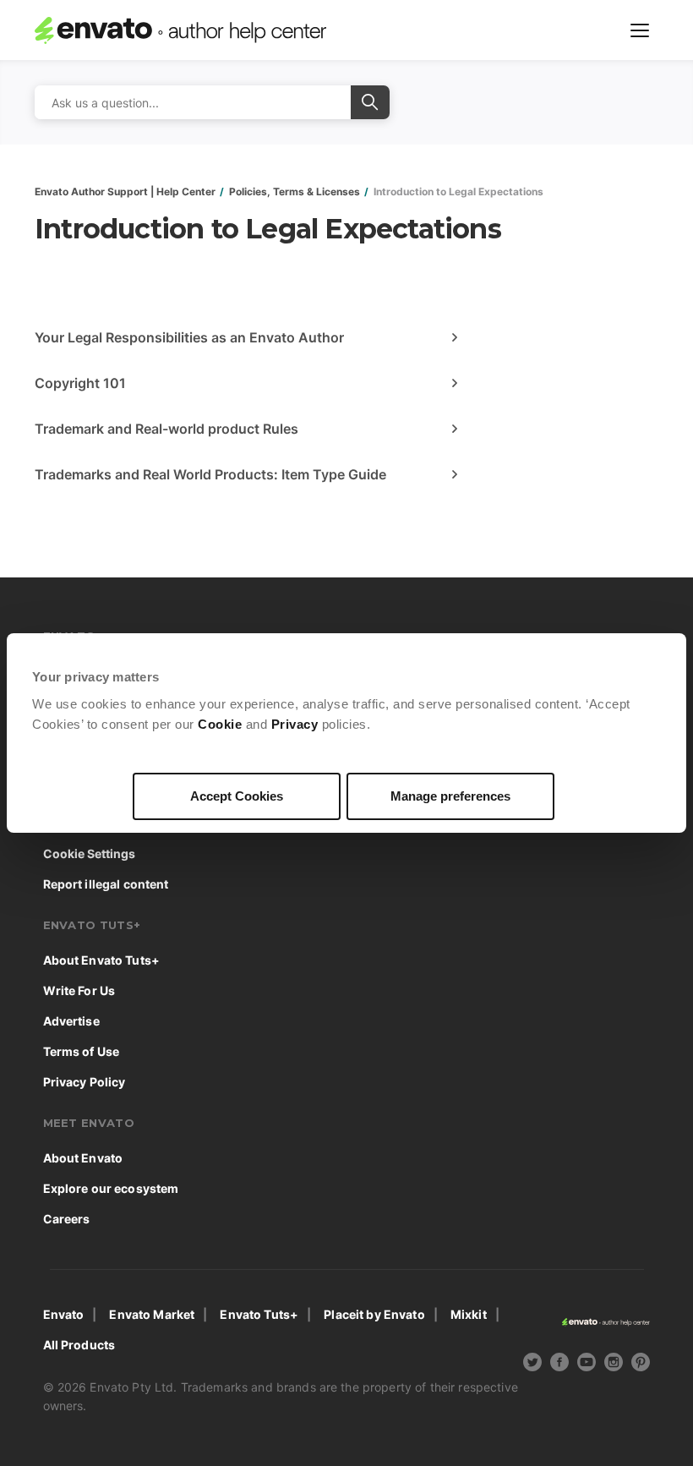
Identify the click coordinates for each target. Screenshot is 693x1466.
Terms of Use (81, 1051)
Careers (66, 1219)
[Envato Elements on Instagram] (613, 1365)
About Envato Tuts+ (102, 960)
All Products (79, 1344)
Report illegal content (106, 884)
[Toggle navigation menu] (639, 30)
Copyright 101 (80, 383)
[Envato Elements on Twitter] (532, 1365)
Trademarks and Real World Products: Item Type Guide (210, 474)
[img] (532, 1362)
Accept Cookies (236, 796)
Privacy (295, 724)
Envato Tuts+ (259, 1314)
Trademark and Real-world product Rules (166, 428)
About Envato (83, 1158)
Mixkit (468, 1314)
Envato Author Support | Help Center (125, 191)
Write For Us (79, 990)
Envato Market (151, 1314)
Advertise (71, 1021)
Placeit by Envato (374, 1314)
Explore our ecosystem (111, 1188)
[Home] (180, 30)
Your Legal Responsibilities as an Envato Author (189, 337)
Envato (64, 1314)
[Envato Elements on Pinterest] (640, 1365)
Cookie (220, 724)
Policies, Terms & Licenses (294, 191)
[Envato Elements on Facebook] (559, 1365)
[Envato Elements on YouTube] (586, 1365)
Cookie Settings (89, 853)
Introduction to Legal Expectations (458, 191)
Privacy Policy (84, 1082)
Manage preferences (450, 796)
